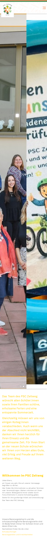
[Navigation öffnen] (44, 8)
